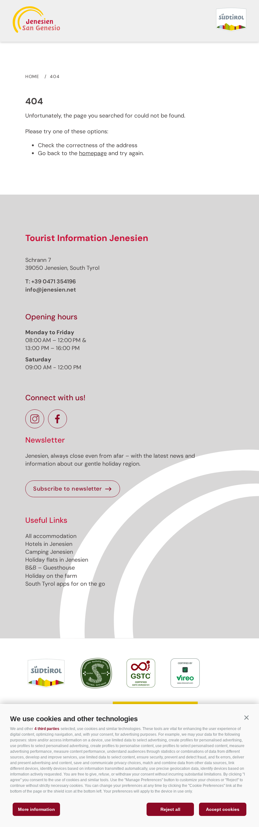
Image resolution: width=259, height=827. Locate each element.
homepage (93, 153)
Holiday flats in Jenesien (56, 560)
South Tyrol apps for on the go (65, 584)
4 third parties (46, 729)
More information (36, 809)
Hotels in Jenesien (48, 544)
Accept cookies (222, 809)
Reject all (170, 809)
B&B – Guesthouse (50, 567)
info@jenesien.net (50, 289)
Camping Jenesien (49, 552)
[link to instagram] (34, 418)
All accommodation (50, 536)
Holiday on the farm (51, 576)
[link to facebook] (57, 418)
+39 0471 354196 (53, 281)
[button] (246, 717)
